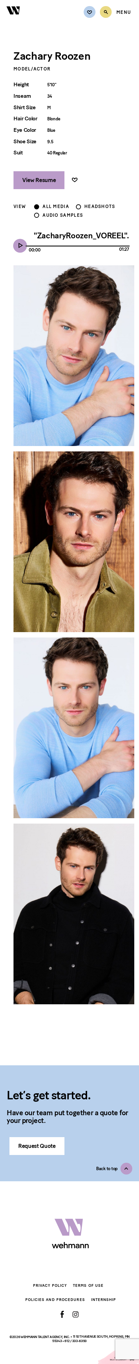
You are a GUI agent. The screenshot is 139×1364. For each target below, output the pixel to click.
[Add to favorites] (75, 180)
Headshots (99, 206)
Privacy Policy (50, 1285)
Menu (123, 12)
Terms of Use (88, 1285)
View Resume (39, 180)
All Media (56, 206)
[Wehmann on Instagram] (75, 1314)
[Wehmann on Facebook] (62, 1314)
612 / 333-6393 (75, 1341)
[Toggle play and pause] (22, 246)
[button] (114, 1169)
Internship (103, 1300)
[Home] (13, 18)
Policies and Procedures (55, 1300)
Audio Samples (63, 215)
